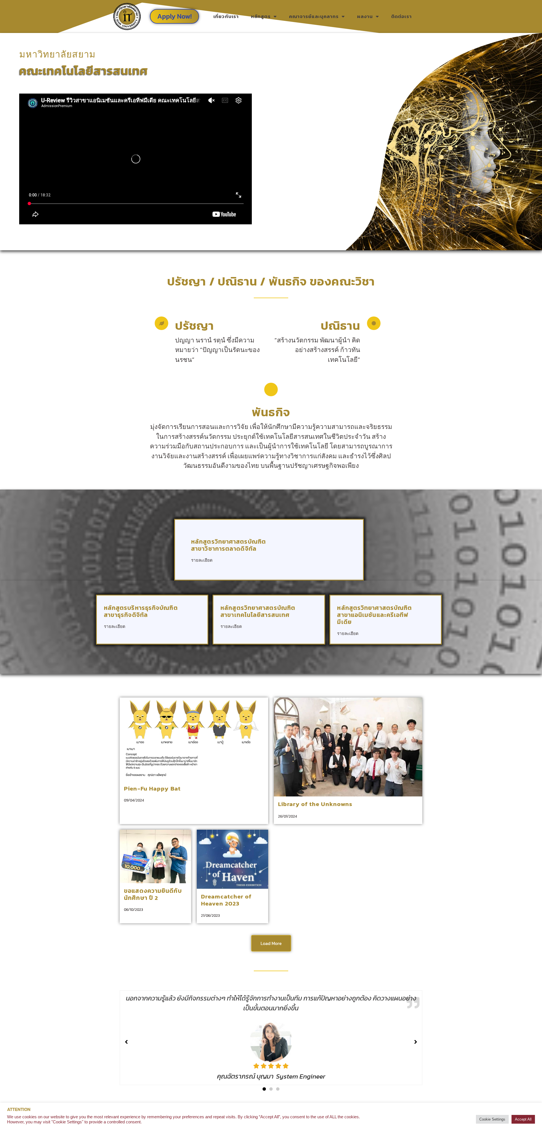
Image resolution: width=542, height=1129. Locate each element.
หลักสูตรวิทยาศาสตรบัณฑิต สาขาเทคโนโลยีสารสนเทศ (257, 611)
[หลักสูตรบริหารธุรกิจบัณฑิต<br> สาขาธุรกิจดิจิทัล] (193, 622)
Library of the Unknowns (315, 804)
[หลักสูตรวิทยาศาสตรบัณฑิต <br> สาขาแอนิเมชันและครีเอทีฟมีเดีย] (426, 629)
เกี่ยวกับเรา (226, 16)
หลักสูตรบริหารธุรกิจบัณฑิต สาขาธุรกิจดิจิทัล (141, 611)
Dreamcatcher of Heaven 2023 (226, 900)
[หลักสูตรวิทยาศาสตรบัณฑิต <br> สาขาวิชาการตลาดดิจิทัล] (339, 555)
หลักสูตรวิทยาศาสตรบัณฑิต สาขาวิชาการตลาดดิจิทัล (228, 545)
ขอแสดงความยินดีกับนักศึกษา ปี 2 (153, 894)
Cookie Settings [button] (492, 1119)
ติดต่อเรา (401, 16)
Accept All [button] (523, 1119)
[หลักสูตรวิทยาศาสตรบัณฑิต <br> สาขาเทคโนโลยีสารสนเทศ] (309, 622)
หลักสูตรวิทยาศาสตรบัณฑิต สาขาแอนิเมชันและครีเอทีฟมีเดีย (374, 614)
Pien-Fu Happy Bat (152, 788)
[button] (264, 1089)
